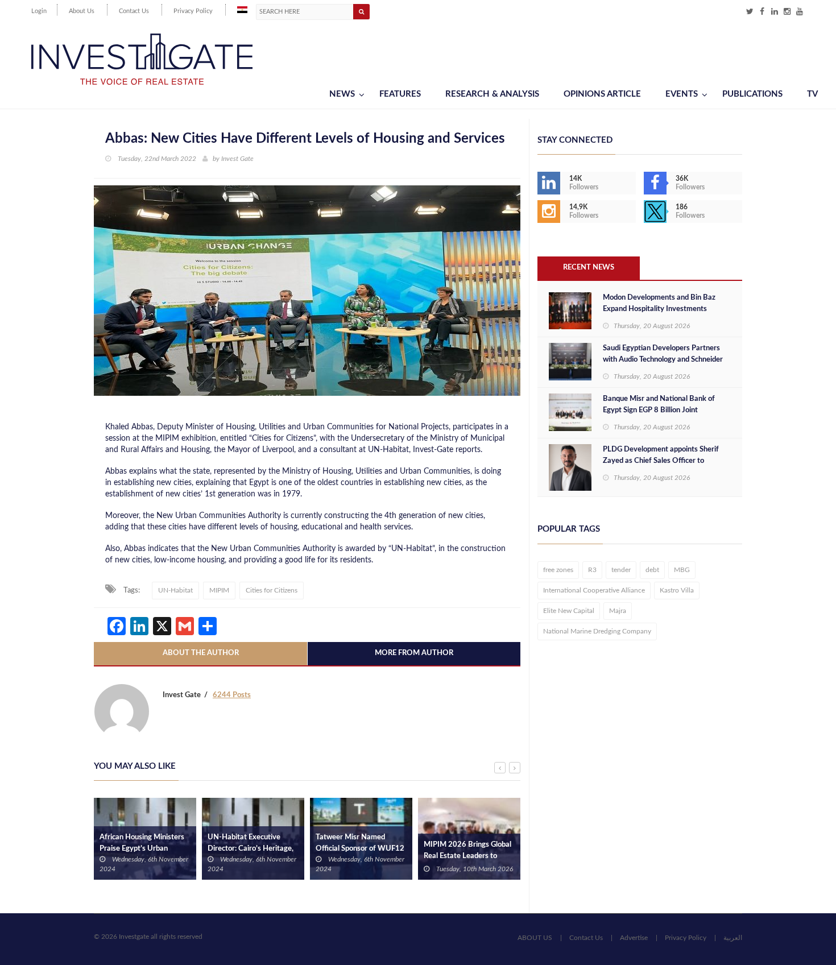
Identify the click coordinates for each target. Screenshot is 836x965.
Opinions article (602, 94)
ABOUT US (535, 937)
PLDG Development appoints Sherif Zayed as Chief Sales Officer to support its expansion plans (661, 461)
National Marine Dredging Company (597, 631)
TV (812, 94)
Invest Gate (237, 158)
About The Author (201, 653)
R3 (592, 569)
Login (39, 11)
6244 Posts (232, 695)
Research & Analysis (492, 94)
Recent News (588, 267)
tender (621, 569)
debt (652, 569)
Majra (617, 610)
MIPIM (219, 590)
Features (400, 94)
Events (681, 94)
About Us (81, 11)
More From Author (414, 653)
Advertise (634, 937)
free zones (558, 569)
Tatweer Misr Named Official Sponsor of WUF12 (360, 843)
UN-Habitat (175, 590)
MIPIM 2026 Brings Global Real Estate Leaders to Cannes (467, 856)
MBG (682, 569)
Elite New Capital (568, 610)
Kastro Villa (677, 590)
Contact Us (134, 11)
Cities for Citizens (271, 590)
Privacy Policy (193, 11)
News (342, 94)
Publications (752, 94)
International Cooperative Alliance (594, 590)
